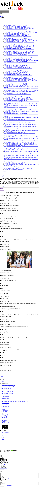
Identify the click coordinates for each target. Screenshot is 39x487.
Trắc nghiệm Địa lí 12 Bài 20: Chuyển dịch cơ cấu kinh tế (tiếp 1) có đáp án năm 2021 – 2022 (18, 75)
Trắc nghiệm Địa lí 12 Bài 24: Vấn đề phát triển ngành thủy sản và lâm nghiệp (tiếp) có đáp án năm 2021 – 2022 (21, 90)
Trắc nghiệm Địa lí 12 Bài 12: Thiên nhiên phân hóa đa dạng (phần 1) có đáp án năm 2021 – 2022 (19, 51)
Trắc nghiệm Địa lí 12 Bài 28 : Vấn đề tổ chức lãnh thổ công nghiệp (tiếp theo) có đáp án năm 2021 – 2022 (20, 109)
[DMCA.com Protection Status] (14, 450)
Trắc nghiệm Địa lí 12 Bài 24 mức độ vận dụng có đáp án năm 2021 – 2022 (15, 93)
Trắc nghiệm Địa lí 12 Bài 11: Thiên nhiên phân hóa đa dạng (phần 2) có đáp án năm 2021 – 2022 (19, 49)
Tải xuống (4, 171)
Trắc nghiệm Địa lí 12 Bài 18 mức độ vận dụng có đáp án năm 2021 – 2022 (15, 72)
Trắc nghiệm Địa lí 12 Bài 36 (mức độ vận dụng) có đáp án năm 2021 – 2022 (15, 141)
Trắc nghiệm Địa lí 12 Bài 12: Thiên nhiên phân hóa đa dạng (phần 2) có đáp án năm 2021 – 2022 (19, 52)
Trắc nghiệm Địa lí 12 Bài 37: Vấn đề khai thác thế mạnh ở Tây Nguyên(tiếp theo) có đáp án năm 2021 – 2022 (21, 144)
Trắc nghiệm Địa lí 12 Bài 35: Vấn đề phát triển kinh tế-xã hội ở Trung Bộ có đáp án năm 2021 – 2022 (19, 133)
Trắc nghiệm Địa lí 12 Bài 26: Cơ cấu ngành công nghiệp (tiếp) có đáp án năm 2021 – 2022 (18, 98)
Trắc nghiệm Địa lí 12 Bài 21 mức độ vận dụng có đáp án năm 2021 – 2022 (15, 81)
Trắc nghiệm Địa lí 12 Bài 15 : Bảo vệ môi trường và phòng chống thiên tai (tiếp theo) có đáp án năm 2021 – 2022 (21, 60)
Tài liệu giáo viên (5, 420)
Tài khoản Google (3, 464)
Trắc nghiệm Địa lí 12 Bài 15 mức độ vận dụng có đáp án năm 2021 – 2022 (15, 61)
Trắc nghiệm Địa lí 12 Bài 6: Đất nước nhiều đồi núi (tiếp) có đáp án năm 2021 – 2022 (17, 34)
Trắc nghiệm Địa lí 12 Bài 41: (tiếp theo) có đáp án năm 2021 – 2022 (14, 162)
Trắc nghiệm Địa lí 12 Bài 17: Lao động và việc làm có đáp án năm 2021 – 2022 (16, 66)
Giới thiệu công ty (5, 409)
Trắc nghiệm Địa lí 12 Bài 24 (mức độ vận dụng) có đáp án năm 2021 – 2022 (15, 96)
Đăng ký (1, 16)
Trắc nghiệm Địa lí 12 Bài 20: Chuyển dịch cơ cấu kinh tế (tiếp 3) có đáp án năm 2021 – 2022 (18, 76)
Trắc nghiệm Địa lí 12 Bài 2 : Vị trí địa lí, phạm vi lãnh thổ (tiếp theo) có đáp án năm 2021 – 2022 (19, 28)
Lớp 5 (3, 439)
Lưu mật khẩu (3, 467)
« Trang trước (2, 188)
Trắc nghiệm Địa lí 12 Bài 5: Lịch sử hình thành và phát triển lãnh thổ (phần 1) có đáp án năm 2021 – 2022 (20, 31)
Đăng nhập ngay (9, 478)
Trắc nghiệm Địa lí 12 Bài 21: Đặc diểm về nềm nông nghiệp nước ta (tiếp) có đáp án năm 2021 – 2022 (19, 79)
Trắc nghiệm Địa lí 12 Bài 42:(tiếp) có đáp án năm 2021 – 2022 (13, 166)
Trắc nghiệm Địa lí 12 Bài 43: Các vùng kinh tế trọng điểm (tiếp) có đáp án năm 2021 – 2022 (18, 168)
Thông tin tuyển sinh (5, 432)
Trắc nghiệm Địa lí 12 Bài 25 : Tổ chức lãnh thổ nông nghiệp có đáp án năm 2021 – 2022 (17, 94)
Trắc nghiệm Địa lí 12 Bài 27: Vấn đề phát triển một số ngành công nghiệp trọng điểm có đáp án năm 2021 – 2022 (21, 101)
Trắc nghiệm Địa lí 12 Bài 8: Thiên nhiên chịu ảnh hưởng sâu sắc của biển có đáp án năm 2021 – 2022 (19, 39)
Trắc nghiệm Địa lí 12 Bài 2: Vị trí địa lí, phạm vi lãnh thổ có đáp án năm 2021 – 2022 (17, 26)
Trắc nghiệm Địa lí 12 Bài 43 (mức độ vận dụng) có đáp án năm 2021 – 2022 (15, 169)
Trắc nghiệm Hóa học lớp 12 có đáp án (8, 386)
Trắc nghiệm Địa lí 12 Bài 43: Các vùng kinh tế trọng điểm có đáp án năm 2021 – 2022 (17, 167)
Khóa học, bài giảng (5, 414)
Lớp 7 (3, 437)
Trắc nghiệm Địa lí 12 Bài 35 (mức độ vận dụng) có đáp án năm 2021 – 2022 (15, 135)
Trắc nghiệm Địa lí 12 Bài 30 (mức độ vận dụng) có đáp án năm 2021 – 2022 (15, 119)
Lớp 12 (3, 175)
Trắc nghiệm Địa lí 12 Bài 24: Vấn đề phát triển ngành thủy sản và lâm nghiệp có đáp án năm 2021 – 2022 (20, 89)
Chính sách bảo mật (5, 410)
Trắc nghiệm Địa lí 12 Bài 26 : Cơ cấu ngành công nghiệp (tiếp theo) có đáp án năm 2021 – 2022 (18, 99)
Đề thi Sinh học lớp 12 (5, 396)
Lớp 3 (3, 440)
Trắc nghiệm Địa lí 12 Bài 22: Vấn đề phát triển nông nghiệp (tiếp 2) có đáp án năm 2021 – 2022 (18, 83)
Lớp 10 (3, 434)
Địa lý (3, 176)
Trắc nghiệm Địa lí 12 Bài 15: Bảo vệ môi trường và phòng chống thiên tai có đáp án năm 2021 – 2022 (19, 59)
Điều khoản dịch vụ (5, 411)
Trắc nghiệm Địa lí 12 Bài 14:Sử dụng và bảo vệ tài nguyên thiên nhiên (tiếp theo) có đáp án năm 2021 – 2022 (20, 57)
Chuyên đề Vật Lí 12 (5, 406)
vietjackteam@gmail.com (12, 451)
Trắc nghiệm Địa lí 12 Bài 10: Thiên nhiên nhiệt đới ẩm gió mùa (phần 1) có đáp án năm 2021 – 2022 (19, 44)
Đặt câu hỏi (2, 17)
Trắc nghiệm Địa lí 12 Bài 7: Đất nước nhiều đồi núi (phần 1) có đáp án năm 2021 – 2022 (17, 36)
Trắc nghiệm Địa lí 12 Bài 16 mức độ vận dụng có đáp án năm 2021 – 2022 (15, 65)
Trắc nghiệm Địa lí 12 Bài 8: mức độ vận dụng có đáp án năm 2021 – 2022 (15, 41)
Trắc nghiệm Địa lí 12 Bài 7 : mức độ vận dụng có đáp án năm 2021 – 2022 (15, 38)
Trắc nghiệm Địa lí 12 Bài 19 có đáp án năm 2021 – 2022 (12, 73)
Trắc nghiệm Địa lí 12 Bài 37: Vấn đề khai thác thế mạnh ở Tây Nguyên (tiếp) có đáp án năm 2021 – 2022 (20, 143)
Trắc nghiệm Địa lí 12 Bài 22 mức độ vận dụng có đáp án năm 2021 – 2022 (15, 84)
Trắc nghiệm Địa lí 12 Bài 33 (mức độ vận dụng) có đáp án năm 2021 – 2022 (15, 132)
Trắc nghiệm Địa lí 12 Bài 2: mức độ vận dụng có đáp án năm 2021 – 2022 (15, 29)
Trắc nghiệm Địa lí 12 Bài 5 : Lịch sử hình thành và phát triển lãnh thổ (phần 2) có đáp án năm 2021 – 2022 (20, 32)
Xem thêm (2, 381)
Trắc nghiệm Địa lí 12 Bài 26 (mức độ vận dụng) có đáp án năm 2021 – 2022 (15, 100)
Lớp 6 (3, 438)
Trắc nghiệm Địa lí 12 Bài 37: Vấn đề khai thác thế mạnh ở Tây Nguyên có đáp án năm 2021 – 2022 (19, 142)
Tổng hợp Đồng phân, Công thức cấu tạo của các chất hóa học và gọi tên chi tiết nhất (15, 401)
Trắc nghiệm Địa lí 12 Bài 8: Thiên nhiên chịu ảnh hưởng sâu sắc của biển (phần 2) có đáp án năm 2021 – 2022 (21, 40)
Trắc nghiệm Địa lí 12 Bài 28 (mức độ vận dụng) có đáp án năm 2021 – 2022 (15, 110)
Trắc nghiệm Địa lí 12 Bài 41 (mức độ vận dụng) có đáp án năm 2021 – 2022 (15, 163)
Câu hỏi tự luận (4, 416)
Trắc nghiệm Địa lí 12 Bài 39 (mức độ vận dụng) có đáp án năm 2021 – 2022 (15, 154)
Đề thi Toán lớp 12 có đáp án (6, 399)
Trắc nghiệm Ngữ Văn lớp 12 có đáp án (8, 391)
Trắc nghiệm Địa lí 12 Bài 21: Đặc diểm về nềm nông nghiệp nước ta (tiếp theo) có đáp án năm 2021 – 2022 (20, 80)
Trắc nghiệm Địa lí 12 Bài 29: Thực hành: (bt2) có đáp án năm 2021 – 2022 (15, 113)
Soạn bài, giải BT (5, 421)
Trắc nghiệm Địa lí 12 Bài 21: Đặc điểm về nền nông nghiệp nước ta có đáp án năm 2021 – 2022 (18, 78)
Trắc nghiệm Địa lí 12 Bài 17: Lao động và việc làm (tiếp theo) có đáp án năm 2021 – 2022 (18, 68)
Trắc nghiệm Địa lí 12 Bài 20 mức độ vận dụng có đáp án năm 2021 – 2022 (15, 77)
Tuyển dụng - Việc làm (5, 422)
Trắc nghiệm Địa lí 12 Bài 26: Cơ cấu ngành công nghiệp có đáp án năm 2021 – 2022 (17, 97)
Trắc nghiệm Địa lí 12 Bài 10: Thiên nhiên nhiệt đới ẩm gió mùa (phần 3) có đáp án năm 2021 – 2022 (19, 46)
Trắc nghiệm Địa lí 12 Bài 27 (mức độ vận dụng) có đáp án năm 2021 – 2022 (15, 107)
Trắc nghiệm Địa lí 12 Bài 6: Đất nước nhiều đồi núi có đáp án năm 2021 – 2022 (16, 33)
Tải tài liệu (2, 186)
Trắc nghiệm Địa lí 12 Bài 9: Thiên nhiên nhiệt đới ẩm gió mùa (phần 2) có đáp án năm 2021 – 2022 (19, 42)
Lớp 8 (3, 436)
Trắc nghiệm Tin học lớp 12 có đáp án (8, 393)
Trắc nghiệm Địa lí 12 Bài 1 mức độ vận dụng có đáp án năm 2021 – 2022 (15, 25)
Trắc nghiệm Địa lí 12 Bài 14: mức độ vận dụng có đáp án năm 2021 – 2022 (15, 58)
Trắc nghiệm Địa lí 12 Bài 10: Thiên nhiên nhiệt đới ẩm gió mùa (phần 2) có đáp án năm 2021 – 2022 (19, 45)
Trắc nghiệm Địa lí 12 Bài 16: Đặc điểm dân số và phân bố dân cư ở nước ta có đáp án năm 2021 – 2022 (20, 62)
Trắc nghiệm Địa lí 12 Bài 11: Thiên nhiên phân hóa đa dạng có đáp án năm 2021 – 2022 (17, 48)
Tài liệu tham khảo (5, 417)
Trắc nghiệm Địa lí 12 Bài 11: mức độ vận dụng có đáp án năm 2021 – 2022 (15, 50)
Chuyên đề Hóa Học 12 (5, 404)
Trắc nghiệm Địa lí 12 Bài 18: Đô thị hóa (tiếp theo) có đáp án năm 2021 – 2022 (16, 70)
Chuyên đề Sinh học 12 (5, 403)
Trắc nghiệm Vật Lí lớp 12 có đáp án (7, 388)
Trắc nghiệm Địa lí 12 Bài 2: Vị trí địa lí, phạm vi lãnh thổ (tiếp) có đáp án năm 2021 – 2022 (18, 27)
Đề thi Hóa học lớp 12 (5, 398)
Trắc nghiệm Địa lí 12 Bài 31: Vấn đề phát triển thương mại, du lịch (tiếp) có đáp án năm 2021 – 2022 (19, 120)
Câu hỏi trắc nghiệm (5, 415)
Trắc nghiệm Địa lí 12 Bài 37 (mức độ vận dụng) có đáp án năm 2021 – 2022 (15, 145)
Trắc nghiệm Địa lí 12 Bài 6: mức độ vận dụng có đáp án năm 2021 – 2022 (15, 35)
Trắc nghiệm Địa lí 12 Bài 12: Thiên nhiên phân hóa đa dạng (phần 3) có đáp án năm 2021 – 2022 (19, 53)
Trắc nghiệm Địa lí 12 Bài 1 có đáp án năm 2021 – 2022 (12, 24)
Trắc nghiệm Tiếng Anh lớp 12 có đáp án (8, 385)
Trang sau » (2, 190)
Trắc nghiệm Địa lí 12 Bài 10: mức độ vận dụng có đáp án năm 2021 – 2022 (15, 47)
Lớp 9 (3, 435)
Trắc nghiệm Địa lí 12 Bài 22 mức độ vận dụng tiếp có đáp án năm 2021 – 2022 (16, 85)
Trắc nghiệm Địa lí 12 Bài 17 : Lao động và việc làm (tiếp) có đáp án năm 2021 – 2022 (17, 67)
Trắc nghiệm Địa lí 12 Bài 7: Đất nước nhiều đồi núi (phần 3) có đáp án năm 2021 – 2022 (17, 37)
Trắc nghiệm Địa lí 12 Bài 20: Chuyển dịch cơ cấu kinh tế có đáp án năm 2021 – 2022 (17, 74)
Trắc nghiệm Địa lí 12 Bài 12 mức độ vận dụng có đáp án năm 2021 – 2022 (15, 54)
